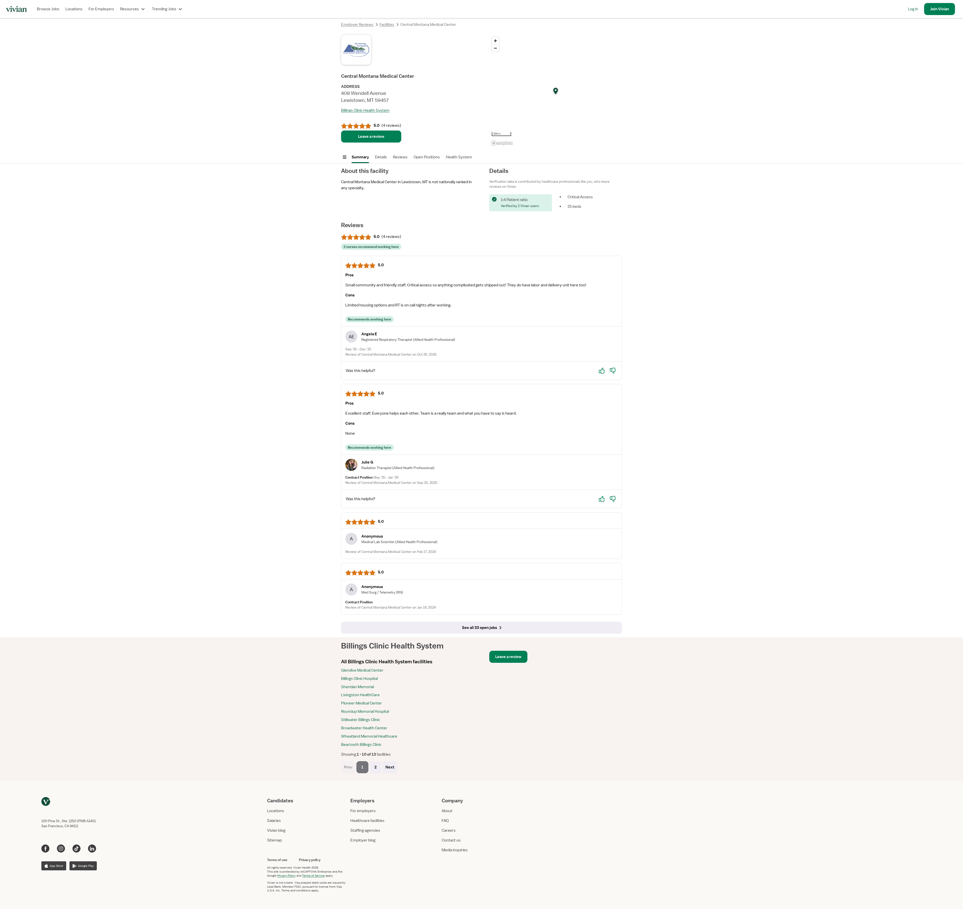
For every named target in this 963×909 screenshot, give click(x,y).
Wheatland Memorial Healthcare (369, 736)
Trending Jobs (164, 9)
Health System (459, 157)
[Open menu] (345, 157)
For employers (363, 810)
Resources (129, 9)
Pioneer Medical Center (361, 703)
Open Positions (427, 157)
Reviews (400, 157)
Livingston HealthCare (360, 694)
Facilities (386, 24)
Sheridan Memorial (357, 686)
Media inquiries (455, 850)
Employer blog (362, 840)
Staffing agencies (365, 830)
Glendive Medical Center (362, 670)
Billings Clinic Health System (365, 110)
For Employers (101, 9)
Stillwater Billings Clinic (360, 719)
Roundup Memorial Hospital (365, 711)
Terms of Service (313, 876)
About (447, 810)
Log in (913, 9)
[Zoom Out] (495, 48)
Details (381, 157)
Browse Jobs (48, 9)
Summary (360, 157)
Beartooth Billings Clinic (361, 744)
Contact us (451, 840)
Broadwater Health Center (364, 728)
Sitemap (274, 840)
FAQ (445, 820)
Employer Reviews (357, 24)
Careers (449, 830)
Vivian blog (276, 830)
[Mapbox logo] (502, 143)
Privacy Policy (286, 876)
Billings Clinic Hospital (359, 678)
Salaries (274, 820)
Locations (74, 9)
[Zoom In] (495, 40)
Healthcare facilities (367, 820)
